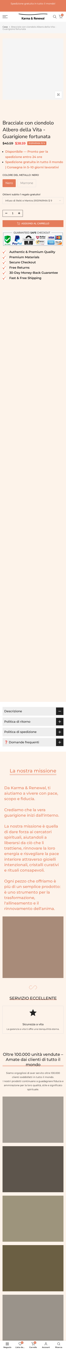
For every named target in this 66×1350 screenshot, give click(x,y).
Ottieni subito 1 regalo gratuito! (21, 194)
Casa (5, 27)
